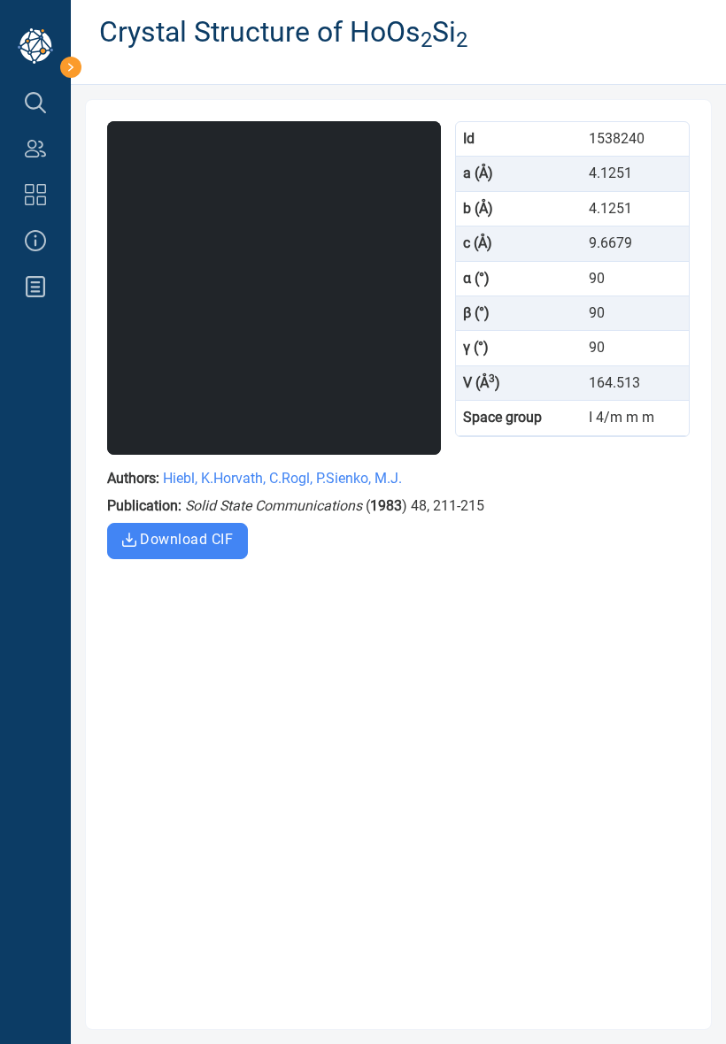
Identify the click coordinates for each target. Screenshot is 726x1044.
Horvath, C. (247, 478)
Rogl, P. (304, 478)
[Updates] (35, 286)
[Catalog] (35, 194)
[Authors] (35, 148)
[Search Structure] (35, 102)
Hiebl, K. (188, 478)
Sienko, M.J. (364, 478)
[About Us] (35, 240)
